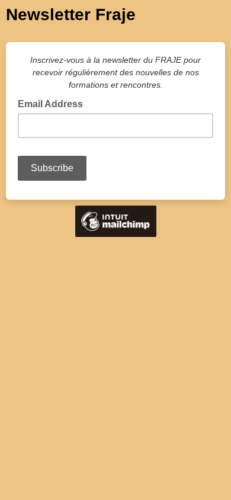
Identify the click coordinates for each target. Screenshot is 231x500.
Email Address (54, 103)
